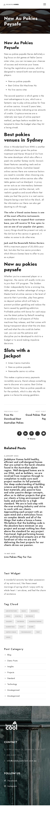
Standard (11, 678)
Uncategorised (13, 690)
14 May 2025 (9, 553)
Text (38, 632)
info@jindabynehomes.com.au (21, 760)
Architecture (11, 611)
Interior (20, 621)
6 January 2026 (11, 456)
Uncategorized (13, 696)
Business (34, 611)
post (22, 627)
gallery (9, 621)
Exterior (29, 616)
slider (31, 627)
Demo (8, 616)
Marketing (10, 627)
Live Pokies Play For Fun (17, 557)
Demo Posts (12, 660)
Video (8, 637)
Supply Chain (11, 632)
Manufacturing (35, 621)
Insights (10, 666)
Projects (10, 672)
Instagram (12, 786)
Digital (18, 616)
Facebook (12, 780)
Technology (26, 632)
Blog (24, 611)
